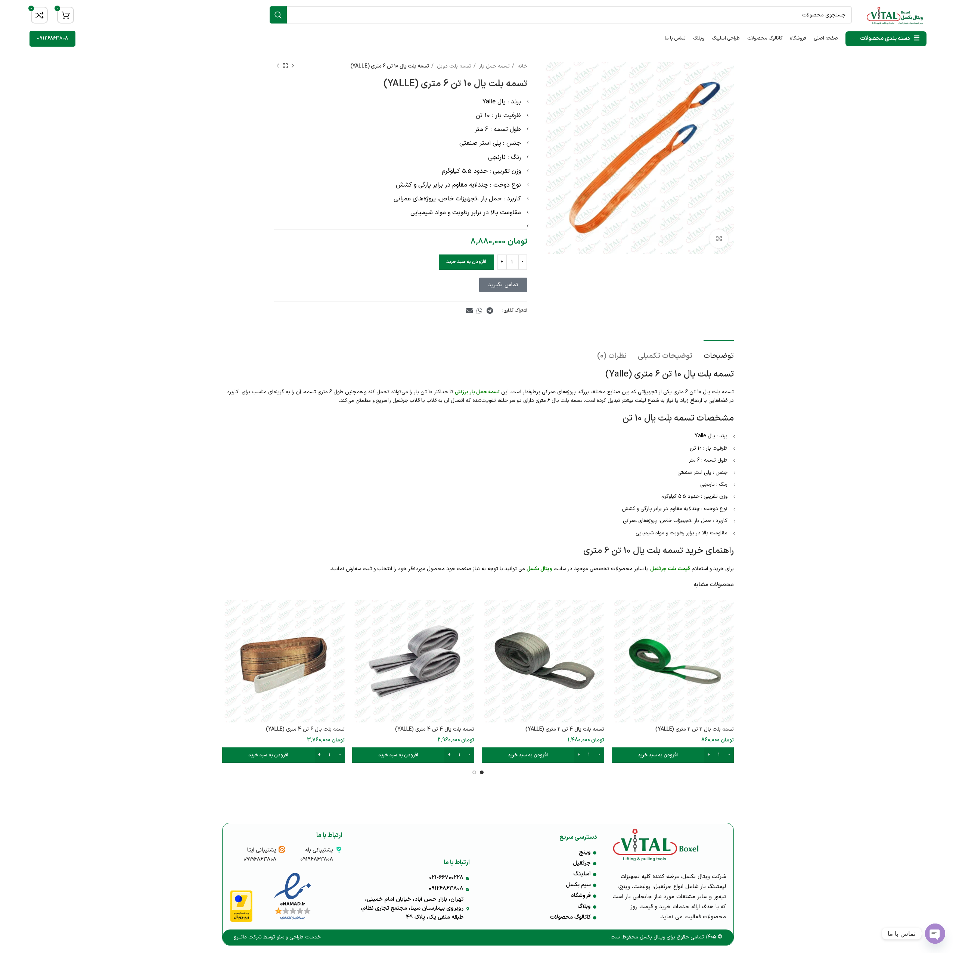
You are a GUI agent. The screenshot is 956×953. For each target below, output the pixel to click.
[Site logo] (894, 15)
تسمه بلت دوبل (453, 66)
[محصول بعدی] (278, 66)
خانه (521, 66)
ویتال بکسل (539, 569)
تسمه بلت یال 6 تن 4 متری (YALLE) (305, 729)
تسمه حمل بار (494, 66)
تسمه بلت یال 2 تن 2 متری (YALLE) (694, 729)
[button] (490, 311)
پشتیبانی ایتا (261, 850)
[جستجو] (278, 15)
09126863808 (52, 38)
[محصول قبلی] (293, 66)
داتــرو (240, 937)
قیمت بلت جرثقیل (670, 569)
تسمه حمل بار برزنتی (477, 392)
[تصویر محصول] (283, 661)
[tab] (719, 352)
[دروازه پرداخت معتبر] (241, 906)
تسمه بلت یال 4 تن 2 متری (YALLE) (564, 729)
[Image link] (292, 896)
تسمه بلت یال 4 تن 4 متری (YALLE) (434, 729)
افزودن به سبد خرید (466, 262)
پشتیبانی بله (319, 850)
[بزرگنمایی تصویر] (719, 238)
